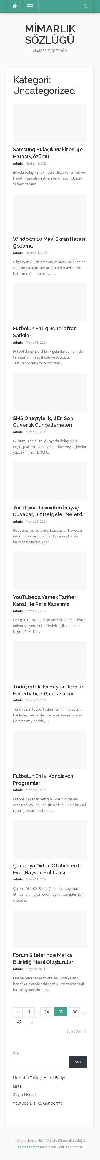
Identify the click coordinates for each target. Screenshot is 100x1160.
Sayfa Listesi (24, 1094)
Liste (17, 1086)
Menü (27, 6)
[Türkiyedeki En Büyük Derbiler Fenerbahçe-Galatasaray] (50, 659)
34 (48, 1010)
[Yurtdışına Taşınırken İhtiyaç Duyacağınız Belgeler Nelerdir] (50, 480)
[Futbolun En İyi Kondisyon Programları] (50, 749)
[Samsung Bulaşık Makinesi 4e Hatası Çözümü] (50, 123)
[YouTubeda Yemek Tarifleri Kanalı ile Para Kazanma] (50, 570)
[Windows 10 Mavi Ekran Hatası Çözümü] (50, 212)
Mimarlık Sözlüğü (50, 34)
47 (21, 1020)
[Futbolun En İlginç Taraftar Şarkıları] (50, 301)
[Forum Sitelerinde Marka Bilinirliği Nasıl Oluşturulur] (50, 928)
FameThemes (28, 1146)
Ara (16, 1052)
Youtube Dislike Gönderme (38, 1103)
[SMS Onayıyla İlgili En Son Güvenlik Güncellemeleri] (50, 391)
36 (76, 1010)
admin (18, 163)
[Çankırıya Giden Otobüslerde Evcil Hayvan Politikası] (50, 838)
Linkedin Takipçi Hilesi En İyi (39, 1077)
